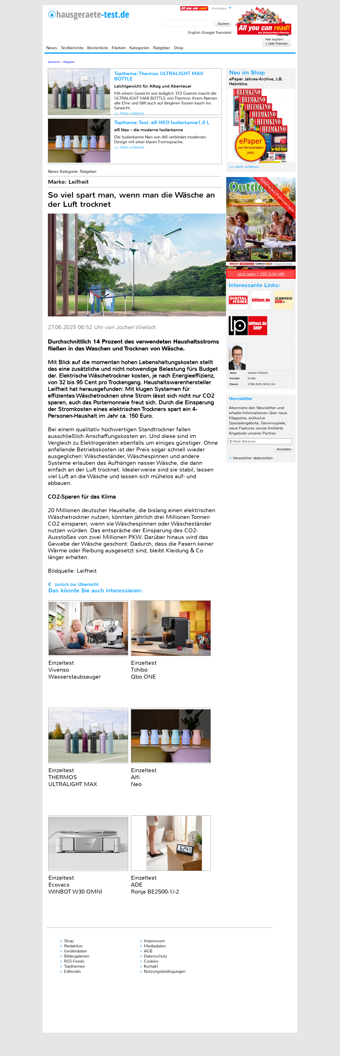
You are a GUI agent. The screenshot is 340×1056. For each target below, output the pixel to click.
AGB (148, 951)
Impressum (154, 941)
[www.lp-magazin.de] (238, 339)
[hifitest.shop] (257, 339)
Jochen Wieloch (258, 373)
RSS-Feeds (74, 961)
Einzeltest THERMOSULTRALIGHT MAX (72, 777)
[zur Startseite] (88, 15)
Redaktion (73, 946)
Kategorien (139, 48)
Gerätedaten (75, 951)
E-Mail (252, 378)
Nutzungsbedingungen (164, 971)
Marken (119, 48)
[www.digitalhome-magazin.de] (238, 313)
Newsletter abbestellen (253, 458)
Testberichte (72, 48)
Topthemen (74, 966)
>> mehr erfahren (244, 166)
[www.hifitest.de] (261, 313)
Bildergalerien (76, 956)
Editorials (72, 971)
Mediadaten (155, 946)
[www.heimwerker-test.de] (283, 313)
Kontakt (151, 966)
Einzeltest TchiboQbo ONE (144, 669)
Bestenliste (97, 48)
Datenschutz (155, 956)
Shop (178, 48)
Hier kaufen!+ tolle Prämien (276, 41)
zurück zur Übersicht (77, 584)
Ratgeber (161, 48)
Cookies (151, 961)
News (51, 48)
